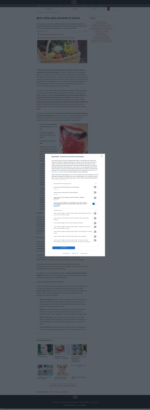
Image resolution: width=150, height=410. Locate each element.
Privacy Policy (83, 253)
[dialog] (75, 205)
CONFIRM (64, 247)
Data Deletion (66, 253)
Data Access (75, 253)
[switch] (94, 187)
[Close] (102, 156)
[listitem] (75, 183)
